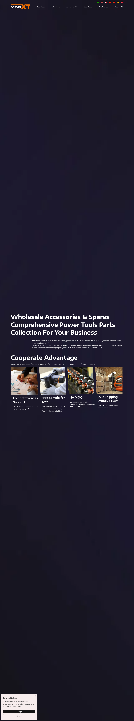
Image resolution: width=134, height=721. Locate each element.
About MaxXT (71, 7)
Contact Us (103, 7)
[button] (122, 7)
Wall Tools (56, 7)
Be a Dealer (88, 7)
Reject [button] (19, 716)
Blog (116, 7)
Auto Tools (41, 7)
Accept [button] (19, 712)
